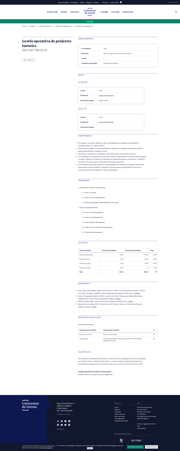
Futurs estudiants (64, 2)
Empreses (89, 2)
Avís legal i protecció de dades (146, 416)
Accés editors (141, 428)
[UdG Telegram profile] (69, 425)
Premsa (96, 2)
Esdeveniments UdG (121, 421)
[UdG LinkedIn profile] (69, 421)
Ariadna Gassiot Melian (106, 95)
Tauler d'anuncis (120, 414)
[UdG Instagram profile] (65, 421)
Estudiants (74, 2)
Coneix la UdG (52, 12)
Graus (116, 407)
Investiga (104, 12)
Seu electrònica (142, 409)
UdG (23, 26)
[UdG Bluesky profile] (62, 421)
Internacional (128, 12)
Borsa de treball (120, 416)
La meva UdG (114, 2)
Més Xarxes (60, 429)
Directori (105, 2)
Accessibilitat (141, 414)
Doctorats (118, 412)
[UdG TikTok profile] (58, 421)
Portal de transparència (144, 407)
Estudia (64, 12)
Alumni (82, 2)
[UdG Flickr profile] (62, 425)
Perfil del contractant (144, 412)
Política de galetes (143, 418)
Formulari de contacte (64, 414)
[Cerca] (176, 12)
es (170, 2)
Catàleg (137, 293)
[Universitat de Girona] (30, 405)
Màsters (117, 409)
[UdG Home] (90, 12)
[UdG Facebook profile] (58, 425)
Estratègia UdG (119, 418)
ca (176, 2)
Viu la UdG (115, 12)
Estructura (74, 12)
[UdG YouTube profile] (65, 425)
